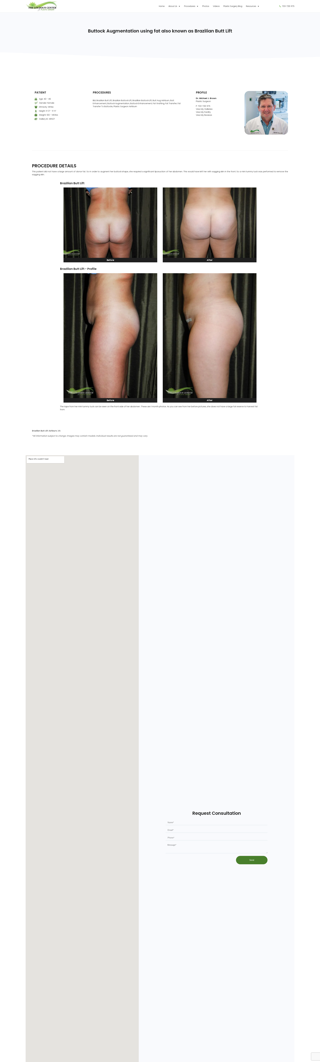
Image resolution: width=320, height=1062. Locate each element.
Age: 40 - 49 (45, 98)
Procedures (189, 6)
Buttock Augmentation (118, 103)
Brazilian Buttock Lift (122, 100)
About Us (172, 6)
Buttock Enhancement (141, 103)
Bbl (94, 100)
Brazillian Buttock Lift (142, 100)
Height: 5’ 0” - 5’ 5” (47, 110)
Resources (251, 6)
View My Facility (203, 112)
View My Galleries (204, 109)
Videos (216, 6)
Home (162, 6)
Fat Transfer (171, 103)
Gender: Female (46, 102)
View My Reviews (204, 115)
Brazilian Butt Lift (104, 100)
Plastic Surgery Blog (232, 6)
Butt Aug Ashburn (161, 100)
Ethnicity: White (46, 106)
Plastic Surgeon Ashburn (125, 106)
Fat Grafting (158, 103)
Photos (205, 6)
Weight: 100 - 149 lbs (48, 114)
